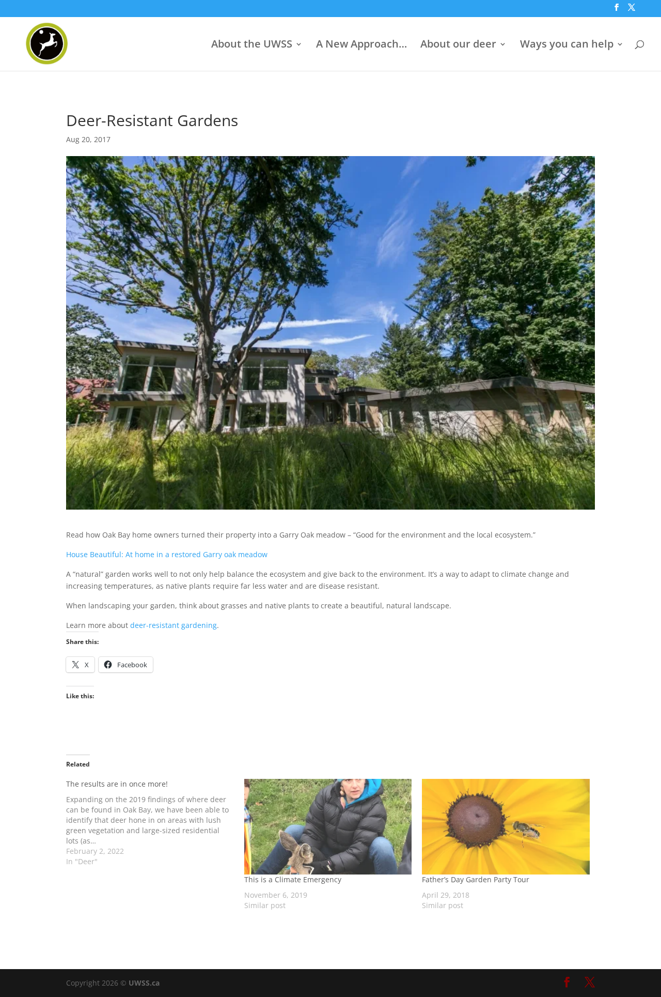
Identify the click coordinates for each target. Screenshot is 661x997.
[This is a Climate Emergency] (328, 827)
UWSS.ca (144, 983)
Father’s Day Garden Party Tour (475, 879)
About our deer (458, 45)
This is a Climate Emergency (292, 879)
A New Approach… (361, 45)
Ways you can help (566, 45)
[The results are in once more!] (155, 823)
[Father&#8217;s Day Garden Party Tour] (506, 827)
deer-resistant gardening (173, 625)
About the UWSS (251, 45)
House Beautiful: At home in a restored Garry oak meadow (166, 554)
